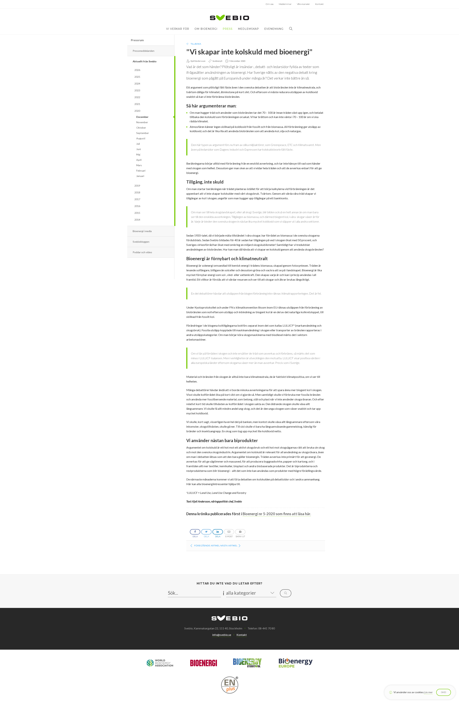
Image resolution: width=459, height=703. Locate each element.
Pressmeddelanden (143, 50)
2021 (137, 103)
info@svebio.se (221, 634)
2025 (137, 76)
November (142, 122)
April (138, 159)
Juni (138, 149)
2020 (137, 110)
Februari (140, 170)
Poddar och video (142, 252)
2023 (137, 90)
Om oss (269, 4)
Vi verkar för (177, 28)
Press (227, 28)
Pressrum (137, 40)
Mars (139, 165)
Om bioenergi (206, 28)
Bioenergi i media (142, 231)
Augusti (140, 138)
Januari (140, 175)
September (142, 132)
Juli (138, 143)
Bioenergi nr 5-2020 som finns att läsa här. (277, 514)
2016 (137, 206)
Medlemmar (285, 4)
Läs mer (428, 692)
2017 (137, 199)
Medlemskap (248, 28)
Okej (443, 692)
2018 (137, 192)
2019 (137, 185)
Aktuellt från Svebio (145, 61)
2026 (137, 69)
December (142, 116)
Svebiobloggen (141, 241)
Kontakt (319, 4)
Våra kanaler (303, 4)
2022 (137, 97)
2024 (137, 83)
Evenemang (273, 28)
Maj (138, 154)
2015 (137, 212)
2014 (137, 219)
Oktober (141, 127)
